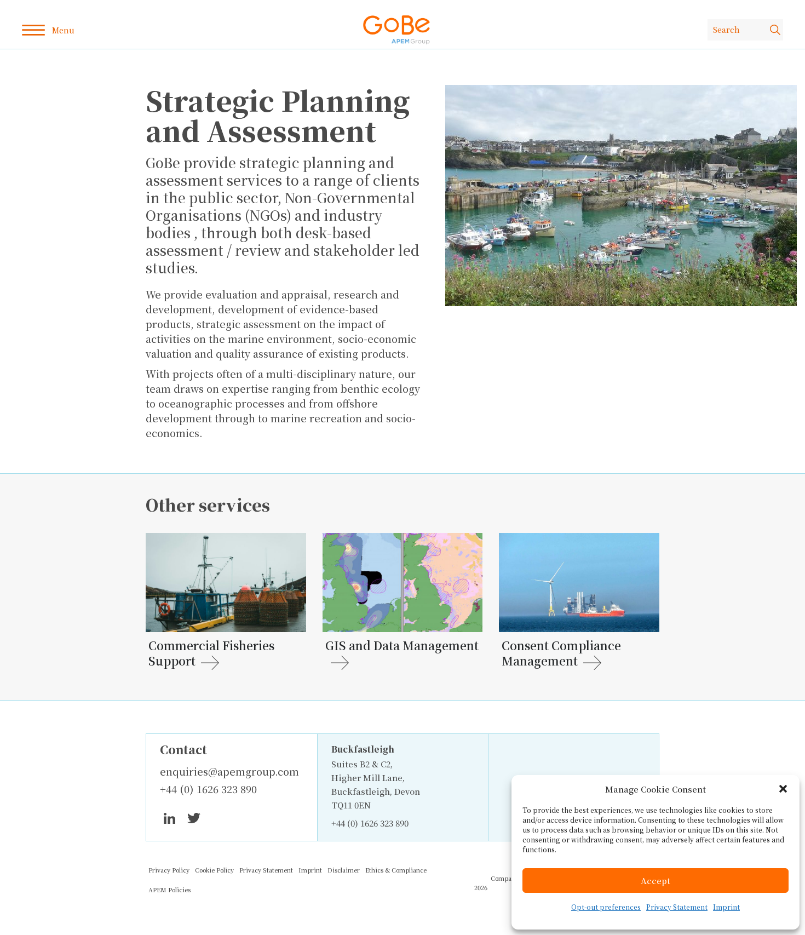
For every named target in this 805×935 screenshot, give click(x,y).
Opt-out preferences (606, 906)
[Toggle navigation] (48, 30)
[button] (783, 788)
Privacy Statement (677, 906)
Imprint (726, 906)
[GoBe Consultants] (396, 30)
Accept (655, 880)
